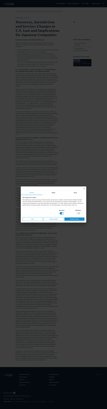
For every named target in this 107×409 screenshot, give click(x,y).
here (76, 205)
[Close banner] (84, 188)
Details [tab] (53, 192)
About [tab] (75, 192)
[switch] (78, 213)
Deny (32, 219)
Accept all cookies (74, 219)
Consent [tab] (31, 192)
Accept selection (53, 219)
